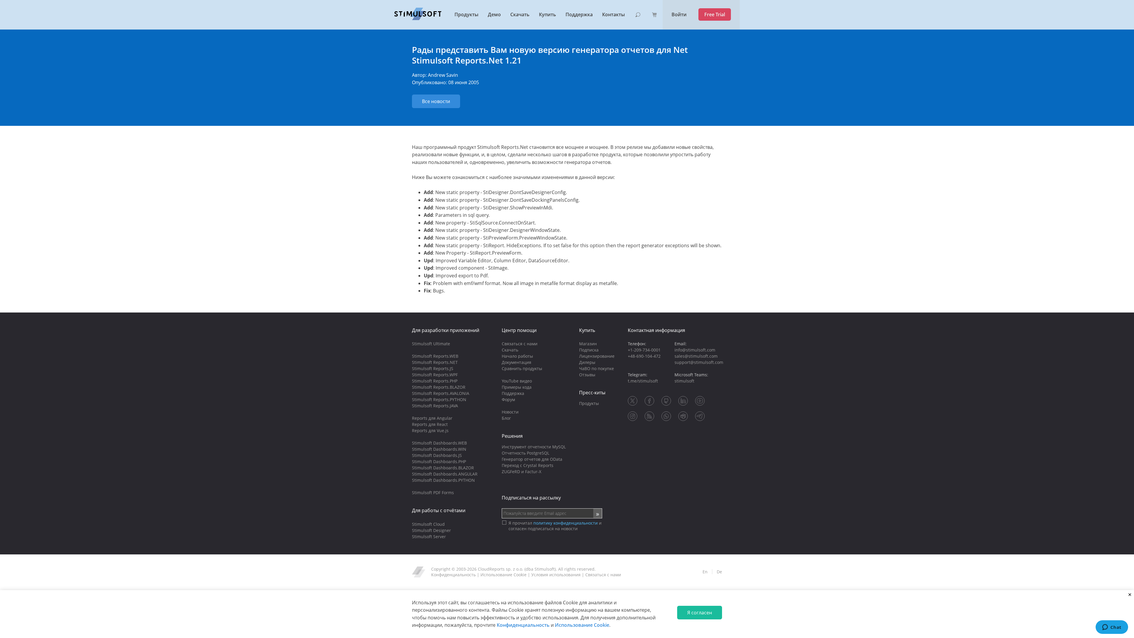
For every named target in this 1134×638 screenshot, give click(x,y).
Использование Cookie (582, 625)
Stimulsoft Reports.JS (432, 368)
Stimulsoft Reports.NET (435, 362)
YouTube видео (517, 381)
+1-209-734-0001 (644, 350)
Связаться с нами (519, 343)
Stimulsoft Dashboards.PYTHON (443, 480)
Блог (506, 418)
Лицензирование (597, 356)
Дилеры (587, 362)
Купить (547, 14)
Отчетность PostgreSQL (525, 453)
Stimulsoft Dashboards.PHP (439, 461)
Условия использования (556, 574)
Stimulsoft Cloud (428, 524)
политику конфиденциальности (565, 523)
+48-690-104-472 (644, 356)
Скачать (519, 14)
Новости (510, 412)
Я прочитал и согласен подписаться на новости (555, 525)
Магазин (588, 343)
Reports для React (430, 424)
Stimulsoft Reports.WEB (435, 356)
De (719, 571)
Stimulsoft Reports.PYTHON (439, 399)
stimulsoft (684, 381)
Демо (494, 14)
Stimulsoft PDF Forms (433, 492)
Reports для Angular (432, 418)
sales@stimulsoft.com (696, 356)
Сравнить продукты (522, 368)
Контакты (613, 14)
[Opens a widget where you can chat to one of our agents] (1111, 627)
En (705, 571)
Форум (508, 399)
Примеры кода (517, 387)
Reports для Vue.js (430, 430)
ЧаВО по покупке (596, 368)
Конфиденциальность (523, 625)
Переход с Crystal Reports (527, 465)
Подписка (589, 350)
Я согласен (699, 612)
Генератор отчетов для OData (532, 459)
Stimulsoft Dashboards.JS (437, 455)
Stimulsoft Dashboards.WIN (439, 449)
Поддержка (579, 14)
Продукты (466, 14)
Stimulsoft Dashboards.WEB (439, 443)
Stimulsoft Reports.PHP (434, 381)
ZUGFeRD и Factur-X (521, 471)
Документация (516, 362)
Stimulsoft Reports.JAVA (435, 405)
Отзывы (587, 374)
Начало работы (517, 356)
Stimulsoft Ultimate (431, 343)
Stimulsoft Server (429, 536)
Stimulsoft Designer (431, 530)
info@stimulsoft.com (694, 350)
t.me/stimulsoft (643, 381)
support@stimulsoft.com (698, 362)
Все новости (436, 101)
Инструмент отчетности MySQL (534, 447)
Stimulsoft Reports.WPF (435, 374)
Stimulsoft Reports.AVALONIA (440, 393)
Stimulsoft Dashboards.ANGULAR (445, 474)
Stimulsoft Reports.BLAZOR (438, 387)
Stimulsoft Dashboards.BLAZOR (443, 468)
